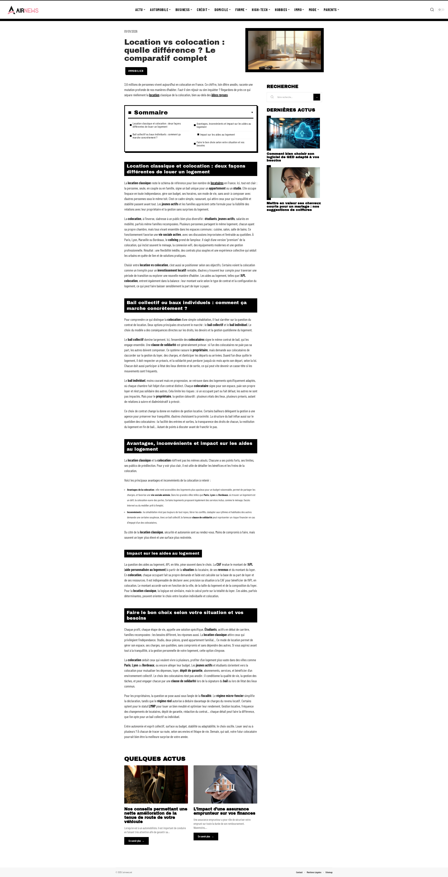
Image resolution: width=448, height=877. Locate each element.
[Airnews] (23, 9)
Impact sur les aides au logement (217, 134)
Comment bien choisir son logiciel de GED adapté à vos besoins (293, 157)
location (154, 95)
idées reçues (219, 95)
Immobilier (136, 70)
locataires (217, 183)
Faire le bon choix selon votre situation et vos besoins (220, 143)
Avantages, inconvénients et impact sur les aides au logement (224, 125)
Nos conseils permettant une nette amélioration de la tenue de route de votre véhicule (155, 815)
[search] (432, 10)
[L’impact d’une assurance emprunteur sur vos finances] (225, 784)
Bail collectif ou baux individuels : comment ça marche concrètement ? (157, 136)
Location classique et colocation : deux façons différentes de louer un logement (157, 125)
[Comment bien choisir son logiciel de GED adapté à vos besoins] (294, 133)
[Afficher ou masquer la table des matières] (210, 112)
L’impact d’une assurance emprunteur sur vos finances (224, 811)
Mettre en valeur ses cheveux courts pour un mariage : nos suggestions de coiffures (294, 206)
